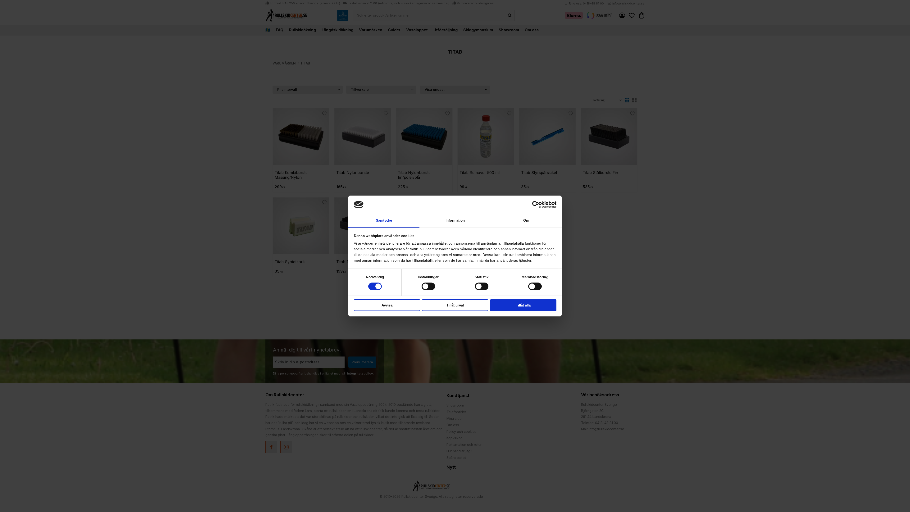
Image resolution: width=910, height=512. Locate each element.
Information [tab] (455, 220)
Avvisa (387, 305)
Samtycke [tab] (384, 220)
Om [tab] (526, 220)
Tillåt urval (455, 305)
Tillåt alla (523, 305)
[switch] (428, 286)
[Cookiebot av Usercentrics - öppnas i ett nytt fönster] (535, 204)
